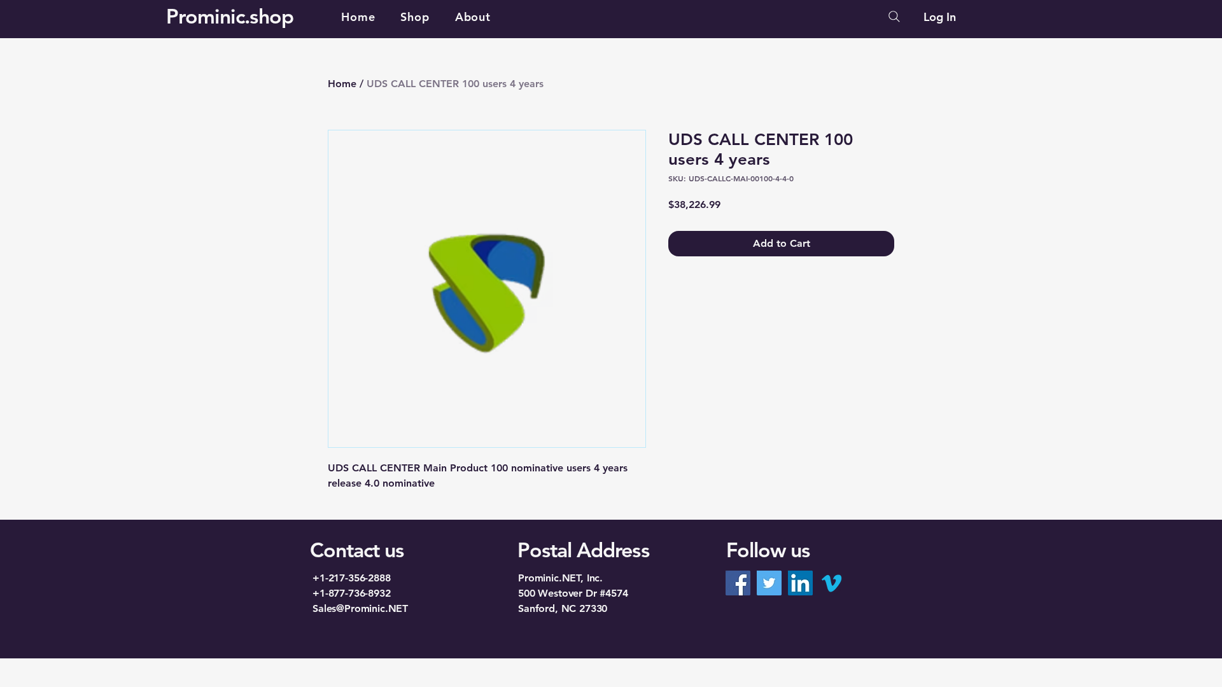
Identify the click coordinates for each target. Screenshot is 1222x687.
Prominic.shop (230, 16)
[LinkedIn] (800, 583)
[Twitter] (769, 583)
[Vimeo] (831, 583)
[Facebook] (738, 583)
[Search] (894, 16)
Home (342, 84)
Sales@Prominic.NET (360, 608)
